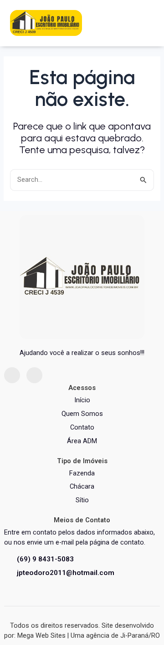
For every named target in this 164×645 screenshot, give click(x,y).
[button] (144, 23)
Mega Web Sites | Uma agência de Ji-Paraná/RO (88, 635)
